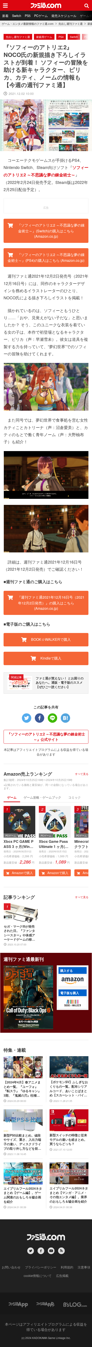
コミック (74, 797)
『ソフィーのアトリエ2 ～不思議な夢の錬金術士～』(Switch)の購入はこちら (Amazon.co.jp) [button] (51, 231)
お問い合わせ (11, 1267)
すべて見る (81, 773)
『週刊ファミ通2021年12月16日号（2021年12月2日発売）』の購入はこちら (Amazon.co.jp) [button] (50, 603)
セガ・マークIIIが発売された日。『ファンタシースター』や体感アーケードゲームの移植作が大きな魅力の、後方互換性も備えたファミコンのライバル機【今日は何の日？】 (19, 933)
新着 (5, 15)
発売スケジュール (63, 15)
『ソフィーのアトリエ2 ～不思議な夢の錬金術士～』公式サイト (46, 736)
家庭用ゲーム (44, 37)
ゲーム (12, 797)
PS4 (61, 37)
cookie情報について (38, 1275)
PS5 (28, 15)
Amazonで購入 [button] (22, 872)
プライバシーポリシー (40, 1267)
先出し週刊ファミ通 (71, 24)
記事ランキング (19, 897)
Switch (16, 15)
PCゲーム (41, 15)
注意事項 (84, 1267)
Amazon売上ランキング (28, 773)
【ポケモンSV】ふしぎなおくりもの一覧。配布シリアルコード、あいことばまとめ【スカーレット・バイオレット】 (69, 1088)
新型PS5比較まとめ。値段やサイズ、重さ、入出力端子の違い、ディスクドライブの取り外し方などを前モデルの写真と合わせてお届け (22, 1142)
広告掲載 (62, 1275)
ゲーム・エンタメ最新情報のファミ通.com (28, 24)
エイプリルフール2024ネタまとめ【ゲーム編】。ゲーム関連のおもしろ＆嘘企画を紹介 (23, 1195)
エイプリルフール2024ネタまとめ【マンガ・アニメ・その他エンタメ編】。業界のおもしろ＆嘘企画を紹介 (69, 1194)
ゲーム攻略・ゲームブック (42, 797)
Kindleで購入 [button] (50, 658)
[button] (73, 981)
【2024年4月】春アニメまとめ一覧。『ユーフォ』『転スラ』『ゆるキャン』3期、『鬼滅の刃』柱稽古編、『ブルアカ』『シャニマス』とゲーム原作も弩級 (22, 1088)
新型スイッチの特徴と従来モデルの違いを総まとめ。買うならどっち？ (68, 1139)
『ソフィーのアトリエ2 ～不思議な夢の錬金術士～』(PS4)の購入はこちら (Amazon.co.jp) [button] (46, 257)
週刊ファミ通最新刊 (24, 959)
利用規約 (67, 1267)
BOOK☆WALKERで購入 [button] (50, 639)
